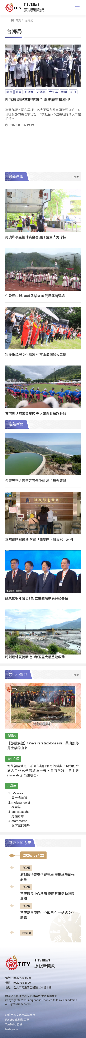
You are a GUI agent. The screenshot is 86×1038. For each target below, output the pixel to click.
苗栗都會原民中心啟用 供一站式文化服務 (47, 915)
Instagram (11, 1029)
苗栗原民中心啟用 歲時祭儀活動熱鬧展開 (47, 896)
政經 (19, 92)
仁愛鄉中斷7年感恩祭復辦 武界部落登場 (35, 295)
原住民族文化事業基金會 (20, 1015)
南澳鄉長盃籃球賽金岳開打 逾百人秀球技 (35, 236)
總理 (64, 92)
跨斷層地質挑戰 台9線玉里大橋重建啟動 (35, 656)
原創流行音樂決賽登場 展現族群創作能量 (47, 877)
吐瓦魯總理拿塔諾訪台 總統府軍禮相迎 (37, 99)
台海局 (29, 92)
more (26, 933)
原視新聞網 (34, 10)
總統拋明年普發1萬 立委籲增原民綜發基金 (36, 598)
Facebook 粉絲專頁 (17, 1019)
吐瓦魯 (41, 92)
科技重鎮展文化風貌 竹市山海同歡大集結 (35, 354)
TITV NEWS (31, 4)
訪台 (73, 92)
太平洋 (53, 92)
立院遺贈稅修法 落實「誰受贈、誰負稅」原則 (39, 539)
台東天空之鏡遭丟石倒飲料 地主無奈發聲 (35, 480)
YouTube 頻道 (13, 1024)
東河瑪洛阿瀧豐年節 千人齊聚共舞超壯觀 (35, 413)
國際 (9, 92)
